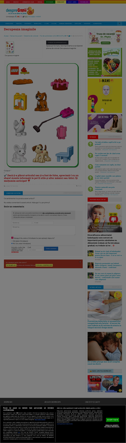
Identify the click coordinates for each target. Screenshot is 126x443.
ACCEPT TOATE (112, 420)
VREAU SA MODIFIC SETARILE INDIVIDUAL (111, 425)
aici (19, 432)
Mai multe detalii (40, 419)
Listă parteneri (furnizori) (65, 424)
